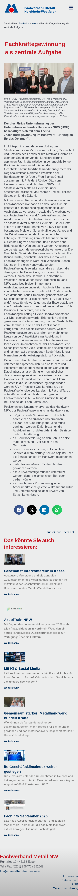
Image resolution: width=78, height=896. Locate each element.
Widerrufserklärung (65, 888)
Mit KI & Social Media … (24, 669)
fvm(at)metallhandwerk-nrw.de (20, 871)
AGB (75, 884)
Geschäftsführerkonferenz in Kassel (35, 571)
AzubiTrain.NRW (18, 620)
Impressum (70, 876)
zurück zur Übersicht (60, 532)
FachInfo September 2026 (26, 816)
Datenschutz (69, 880)
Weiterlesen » (12, 594)
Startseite (24, 23)
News (35, 23)
